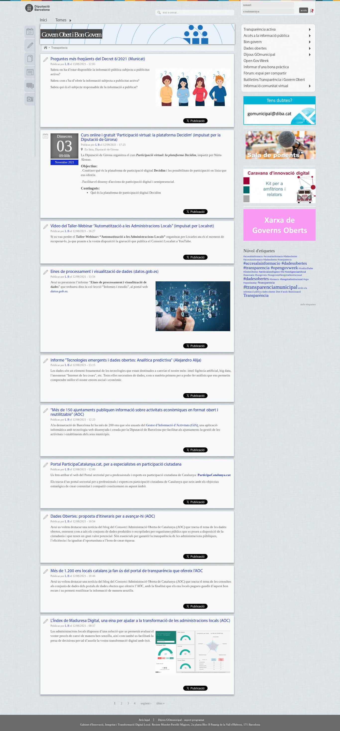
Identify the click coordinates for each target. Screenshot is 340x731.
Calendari (30, 32)
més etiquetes (308, 304)
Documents (30, 59)
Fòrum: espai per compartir (265, 73)
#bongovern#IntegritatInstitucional (285, 275)
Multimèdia (30, 99)
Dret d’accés (282, 292)
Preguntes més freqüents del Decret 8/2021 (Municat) (98, 59)
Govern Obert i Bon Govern (71, 34)
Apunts (30, 45)
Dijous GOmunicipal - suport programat (181, 719)
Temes (61, 20)
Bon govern (253, 42)
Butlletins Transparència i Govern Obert (274, 80)
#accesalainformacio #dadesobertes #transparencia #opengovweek (275, 265)
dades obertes (268, 292)
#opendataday (250, 283)
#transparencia (266, 282)
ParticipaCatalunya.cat (214, 475)
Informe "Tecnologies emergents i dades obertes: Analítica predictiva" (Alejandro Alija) (126, 360)
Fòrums (30, 85)
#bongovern (261, 275)
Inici (43, 20)
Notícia (45, 59)
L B (67, 63)
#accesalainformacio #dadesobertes (280, 256)
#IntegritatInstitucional (291, 279)
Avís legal (144, 719)
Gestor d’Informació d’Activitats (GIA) (172, 425)
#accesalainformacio (253, 256)
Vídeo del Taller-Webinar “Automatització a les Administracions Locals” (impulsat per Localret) (132, 226)
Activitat (45, 135)
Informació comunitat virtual (266, 86)
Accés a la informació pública (266, 36)
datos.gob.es (59, 291)
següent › (146, 703)
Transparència (59, 47)
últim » (160, 703)
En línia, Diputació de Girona (101, 149)
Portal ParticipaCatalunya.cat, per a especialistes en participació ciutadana (116, 464)
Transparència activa (260, 30)
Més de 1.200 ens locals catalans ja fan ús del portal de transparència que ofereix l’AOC (127, 571)
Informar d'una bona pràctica (266, 67)
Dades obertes (255, 49)
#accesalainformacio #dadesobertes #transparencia (267, 259)
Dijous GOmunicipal (259, 55)
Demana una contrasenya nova (311, 10)
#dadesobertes (256, 278)
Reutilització (294, 292)
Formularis (30, 72)
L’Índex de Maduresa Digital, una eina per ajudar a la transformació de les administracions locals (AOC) (140, 621)
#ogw (306, 279)
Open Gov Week (256, 61)
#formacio (274, 279)
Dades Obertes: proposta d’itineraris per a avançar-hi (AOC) (103, 516)
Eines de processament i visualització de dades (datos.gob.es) (105, 272)
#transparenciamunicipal (270, 287)
